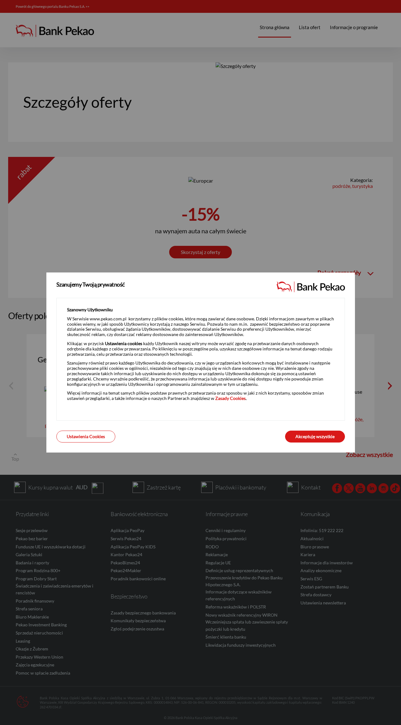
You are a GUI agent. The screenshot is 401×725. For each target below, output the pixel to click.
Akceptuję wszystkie (315, 436)
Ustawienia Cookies (86, 436)
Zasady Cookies (230, 398)
